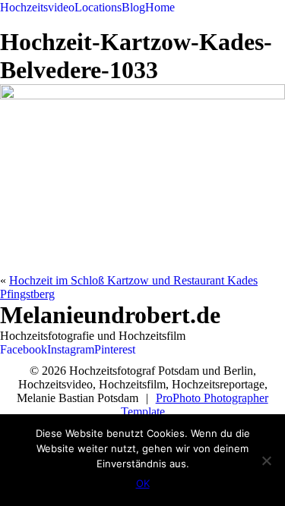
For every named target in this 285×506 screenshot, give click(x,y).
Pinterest (114, 349)
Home (160, 7)
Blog (133, 7)
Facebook (23, 349)
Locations (98, 7)
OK (143, 483)
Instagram (70, 349)
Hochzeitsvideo (37, 7)
